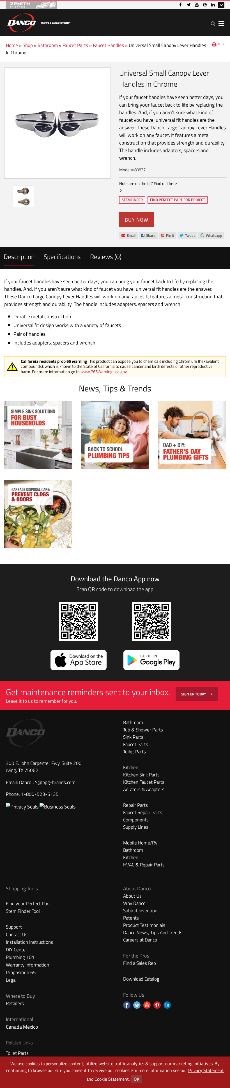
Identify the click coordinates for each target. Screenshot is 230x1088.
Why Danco (134, 903)
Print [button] (221, 44)
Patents (131, 918)
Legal (11, 980)
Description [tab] (19, 257)
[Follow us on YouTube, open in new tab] (147, 1005)
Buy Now (136, 220)
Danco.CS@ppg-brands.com (47, 782)
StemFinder (132, 200)
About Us (132, 896)
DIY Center (16, 949)
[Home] (38, 22)
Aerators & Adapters (143, 789)
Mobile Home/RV (140, 842)
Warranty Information (27, 964)
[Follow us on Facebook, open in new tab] (126, 1005)
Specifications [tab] (62, 257)
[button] (213, 23)
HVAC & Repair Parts (144, 864)
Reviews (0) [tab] (105, 257)
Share (148, 236)
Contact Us (16, 934)
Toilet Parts (134, 751)
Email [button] (128, 235)
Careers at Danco (140, 939)
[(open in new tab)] (57, 806)
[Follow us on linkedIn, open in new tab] (167, 1005)
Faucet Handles (108, 45)
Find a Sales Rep (139, 963)
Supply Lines (135, 827)
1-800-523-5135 (40, 794)
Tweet (187, 236)
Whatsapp (211, 236)
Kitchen (130, 767)
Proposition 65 (21, 972)
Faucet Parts (75, 45)
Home (12, 45)
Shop (28, 45)
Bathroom (48, 45)
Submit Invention (140, 910)
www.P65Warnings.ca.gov (104, 371)
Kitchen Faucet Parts (143, 782)
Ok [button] (136, 1079)
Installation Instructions (29, 942)
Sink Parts (133, 737)
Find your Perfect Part (28, 903)
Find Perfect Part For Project (177, 199)
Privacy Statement (206, 1070)
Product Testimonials (144, 925)
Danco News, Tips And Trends (152, 932)
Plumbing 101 (20, 957)
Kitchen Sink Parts (141, 774)
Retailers (15, 1003)
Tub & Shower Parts (143, 729)
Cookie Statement (112, 1079)
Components (136, 819)
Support (14, 927)
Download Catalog (141, 979)
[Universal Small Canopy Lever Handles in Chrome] (57, 123)
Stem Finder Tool (23, 911)
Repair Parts (135, 805)
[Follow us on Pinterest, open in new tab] (157, 1005)
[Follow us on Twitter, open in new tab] (137, 1005)
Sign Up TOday (194, 694)
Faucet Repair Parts (142, 812)
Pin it (167, 236)
